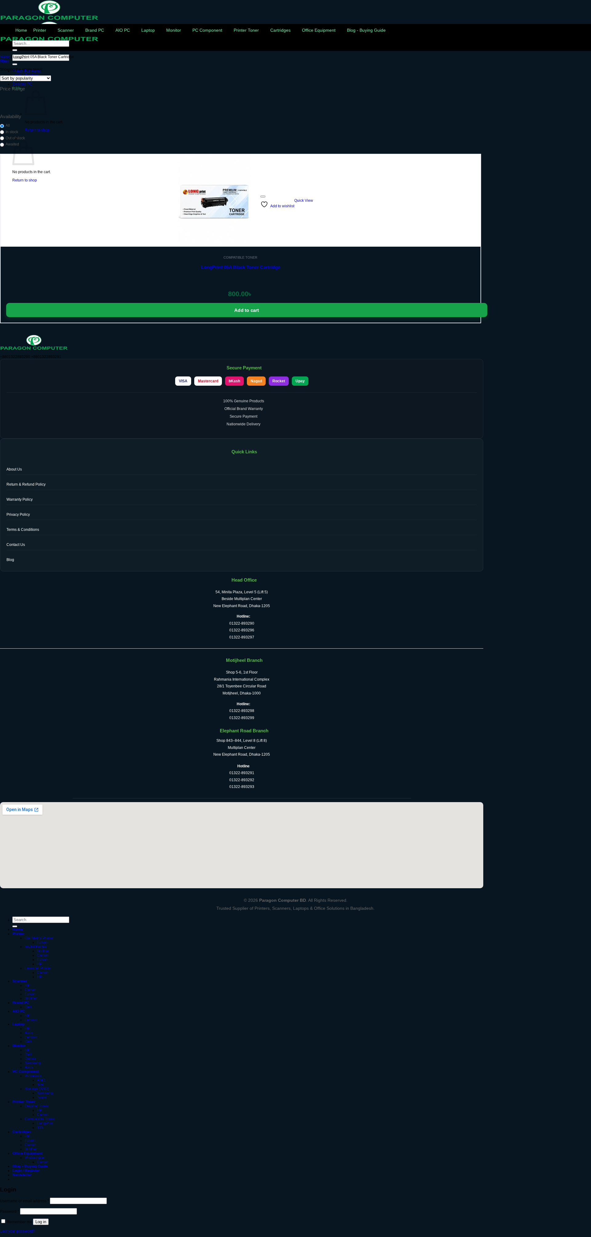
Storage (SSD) (37, 1089)
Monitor (173, 30)
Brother (43, 951)
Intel (40, 1084)
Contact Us (15, 545)
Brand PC (94, 30)
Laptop (148, 30)
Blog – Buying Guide (30, 1166)
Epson (42, 942)
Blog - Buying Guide (366, 30)
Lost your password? (17, 1231)
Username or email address (24, 1201)
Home (21, 30)
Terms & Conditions (22, 529)
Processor (33, 1076)
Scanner (66, 30)
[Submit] (14, 64)
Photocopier (35, 1157)
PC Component (207, 30)
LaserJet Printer (38, 968)
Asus (29, 1033)
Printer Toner (246, 30)
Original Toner (36, 1106)
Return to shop (37, 130)
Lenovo (31, 1020)
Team (41, 1097)
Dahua (30, 1058)
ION (40, 1127)
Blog (10, 560)
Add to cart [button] (246, 310)
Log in (40, 1221)
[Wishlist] (262, 196)
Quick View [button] (303, 200)
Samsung (33, 1063)
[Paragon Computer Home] (34, 349)
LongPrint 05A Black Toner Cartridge (240, 267)
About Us (14, 469)
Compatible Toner (39, 1119)
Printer (39, 30)
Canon (42, 955)
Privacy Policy (18, 514)
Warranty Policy (19, 499)
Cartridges (280, 30)
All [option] (8, 125)
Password (9, 1211)
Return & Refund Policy (26, 484)
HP (39, 964)
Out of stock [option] (15, 138)
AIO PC (122, 30)
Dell (28, 1007)
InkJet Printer (35, 947)
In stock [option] (12, 132)
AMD (41, 1080)
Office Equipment (319, 30)
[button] (4, 61)
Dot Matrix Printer (39, 938)
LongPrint (45, 1123)
